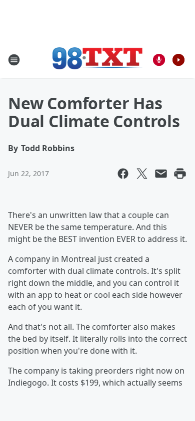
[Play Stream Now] (178, 60)
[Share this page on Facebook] (123, 174)
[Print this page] (180, 174)
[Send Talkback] (159, 60)
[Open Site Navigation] (14, 60)
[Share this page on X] (142, 174)
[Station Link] (97, 59)
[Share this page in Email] (161, 174)
